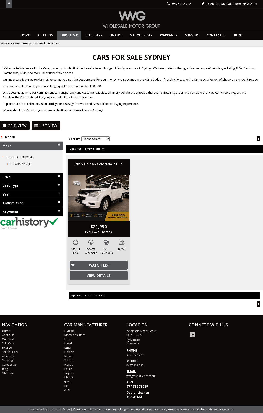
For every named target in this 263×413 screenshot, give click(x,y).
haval (68, 343)
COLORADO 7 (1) (20, 163)
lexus (68, 369)
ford (67, 339)
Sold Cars (94, 35)
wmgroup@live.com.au (140, 376)
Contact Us (216, 35)
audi (67, 390)
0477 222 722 (134, 355)
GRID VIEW (17, 125)
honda (68, 364)
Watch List (99, 265)
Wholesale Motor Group (16, 43)
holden (69, 352)
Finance (116, 35)
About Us (45, 35)
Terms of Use (60, 409)
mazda (68, 377)
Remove (27, 157)
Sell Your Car (141, 35)
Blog (238, 35)
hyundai (69, 330)
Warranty (168, 35)
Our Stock (69, 35)
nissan (68, 356)
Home (25, 35)
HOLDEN (53, 43)
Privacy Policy (38, 409)
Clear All (9, 137)
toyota (69, 373)
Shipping (192, 35)
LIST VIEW (47, 125)
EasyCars (228, 409)
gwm (67, 381)
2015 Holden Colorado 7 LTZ (98, 164)
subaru (68, 360)
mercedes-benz (75, 335)
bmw (67, 347)
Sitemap (7, 373)
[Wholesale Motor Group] (131, 19)
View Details (99, 275)
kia (66, 386)
